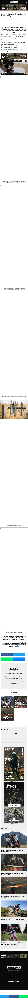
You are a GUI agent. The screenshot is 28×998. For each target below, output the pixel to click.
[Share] (8, 23)
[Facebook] (12, 976)
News (15, 18)
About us (5, 979)
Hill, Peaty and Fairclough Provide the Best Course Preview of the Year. (12, 851)
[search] (25, 740)
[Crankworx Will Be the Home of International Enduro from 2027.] (7, 714)
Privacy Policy (11, 981)
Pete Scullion (4, 18)
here (23, 639)
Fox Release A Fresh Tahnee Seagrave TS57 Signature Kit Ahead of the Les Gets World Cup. (13, 943)
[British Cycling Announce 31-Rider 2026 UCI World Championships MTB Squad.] (20, 702)
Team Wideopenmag (12, 979)
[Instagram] (15, 976)
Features (11, 18)
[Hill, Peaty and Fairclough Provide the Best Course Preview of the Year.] (7, 702)
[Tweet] (19, 654)
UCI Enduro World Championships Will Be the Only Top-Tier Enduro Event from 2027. (13, 920)
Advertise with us (14, 781)
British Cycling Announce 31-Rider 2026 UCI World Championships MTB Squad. (12, 874)
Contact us (17, 981)
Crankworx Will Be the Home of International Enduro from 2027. (13, 897)
